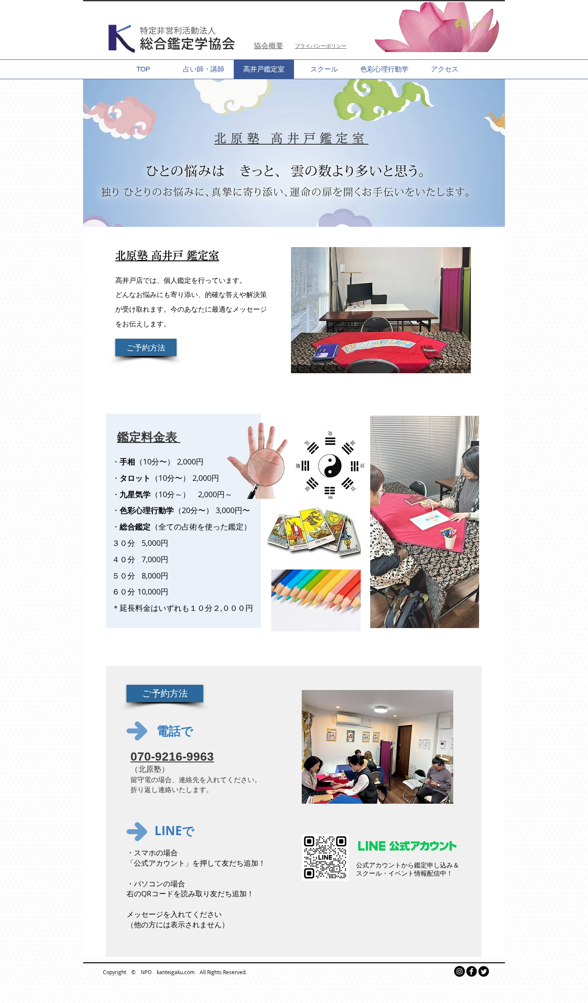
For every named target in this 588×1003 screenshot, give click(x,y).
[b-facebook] (471, 971)
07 (137, 756)
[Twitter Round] (483, 971)
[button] (165, 693)
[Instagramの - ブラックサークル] (459, 971)
